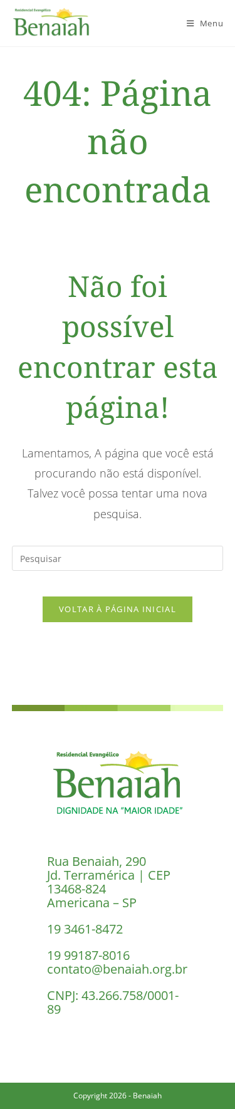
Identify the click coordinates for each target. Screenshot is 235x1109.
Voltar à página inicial (117, 609)
